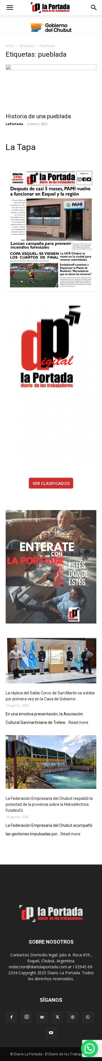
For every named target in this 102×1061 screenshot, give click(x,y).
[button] (10, 7)
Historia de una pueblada (38, 116)
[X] (57, 1017)
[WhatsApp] (88, 1017)
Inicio (10, 45)
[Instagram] (26, 1017)
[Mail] (42, 1017)
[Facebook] (11, 1017)
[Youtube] (51, 1033)
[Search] (94, 7)
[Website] (72, 1017)
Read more (78, 723)
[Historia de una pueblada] (51, 86)
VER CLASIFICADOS (51, 483)
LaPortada (14, 124)
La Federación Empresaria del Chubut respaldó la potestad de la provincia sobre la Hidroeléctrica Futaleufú (49, 804)
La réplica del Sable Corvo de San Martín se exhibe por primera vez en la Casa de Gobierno (50, 696)
